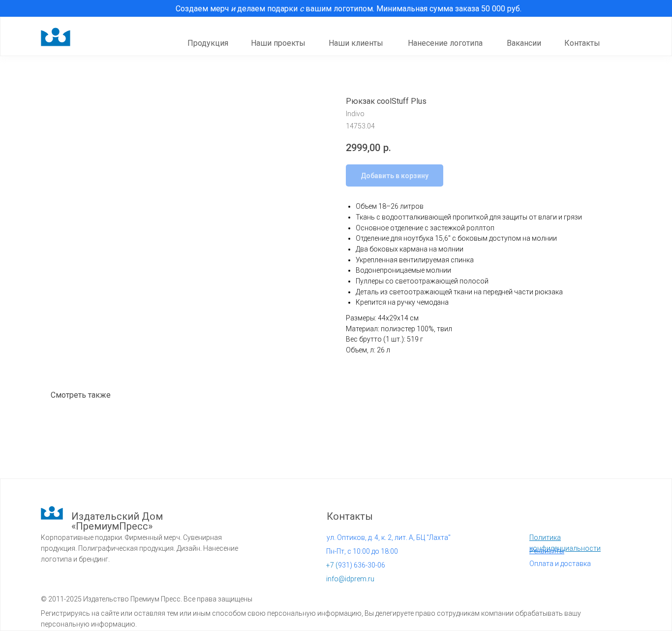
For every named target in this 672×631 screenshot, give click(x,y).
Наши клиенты (356, 43)
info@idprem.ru (350, 579)
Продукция (207, 43)
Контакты (582, 43)
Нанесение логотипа (445, 43)
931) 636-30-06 (355, 565)
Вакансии (524, 43)
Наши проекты (278, 43)
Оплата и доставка (560, 564)
